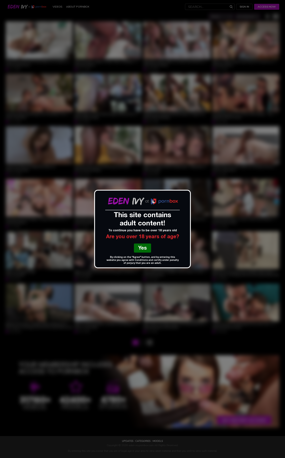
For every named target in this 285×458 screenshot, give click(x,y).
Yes (142, 248)
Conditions (141, 260)
